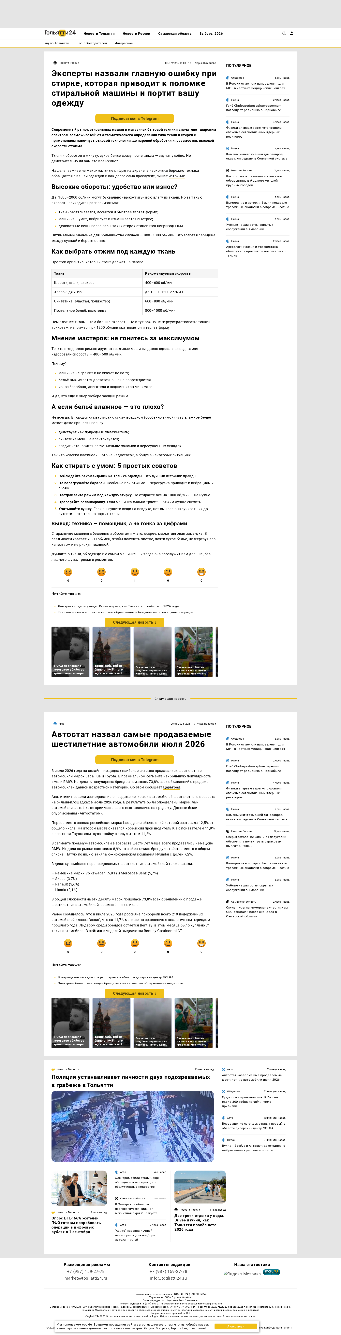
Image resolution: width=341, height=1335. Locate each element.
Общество (237, 77)
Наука (235, 99)
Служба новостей (205, 723)
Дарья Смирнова (205, 63)
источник (177, 176)
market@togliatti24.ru (86, 1278)
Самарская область (243, 901)
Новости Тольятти (68, 1069)
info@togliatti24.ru (168, 1278)
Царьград (171, 787)
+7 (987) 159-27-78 (86, 1271)
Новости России (69, 62)
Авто (62, 723)
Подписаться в (134, 118)
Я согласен (235, 1326)
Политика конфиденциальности (271, 1327)
